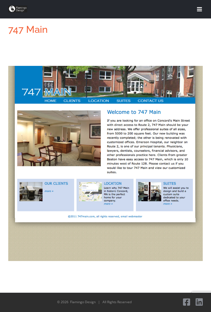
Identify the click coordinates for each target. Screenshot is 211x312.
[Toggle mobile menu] (200, 9)
